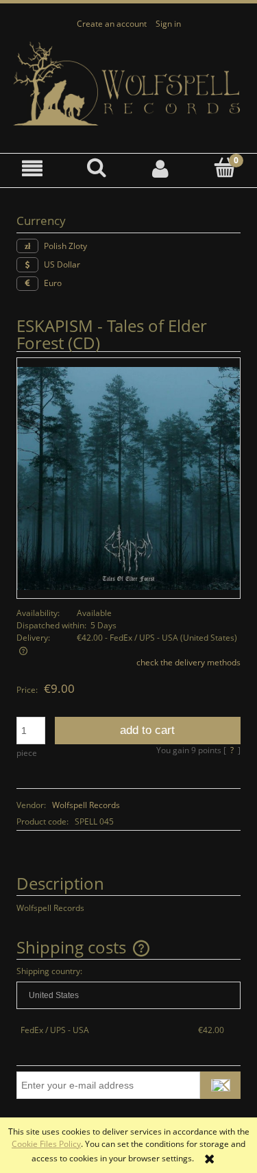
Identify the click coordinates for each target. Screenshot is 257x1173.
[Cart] (225, 168)
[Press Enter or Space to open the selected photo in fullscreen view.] (128, 478)
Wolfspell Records (86, 805)
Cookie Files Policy (46, 1144)
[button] (32, 168)
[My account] (161, 168)
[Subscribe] (220, 1085)
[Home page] (128, 84)
